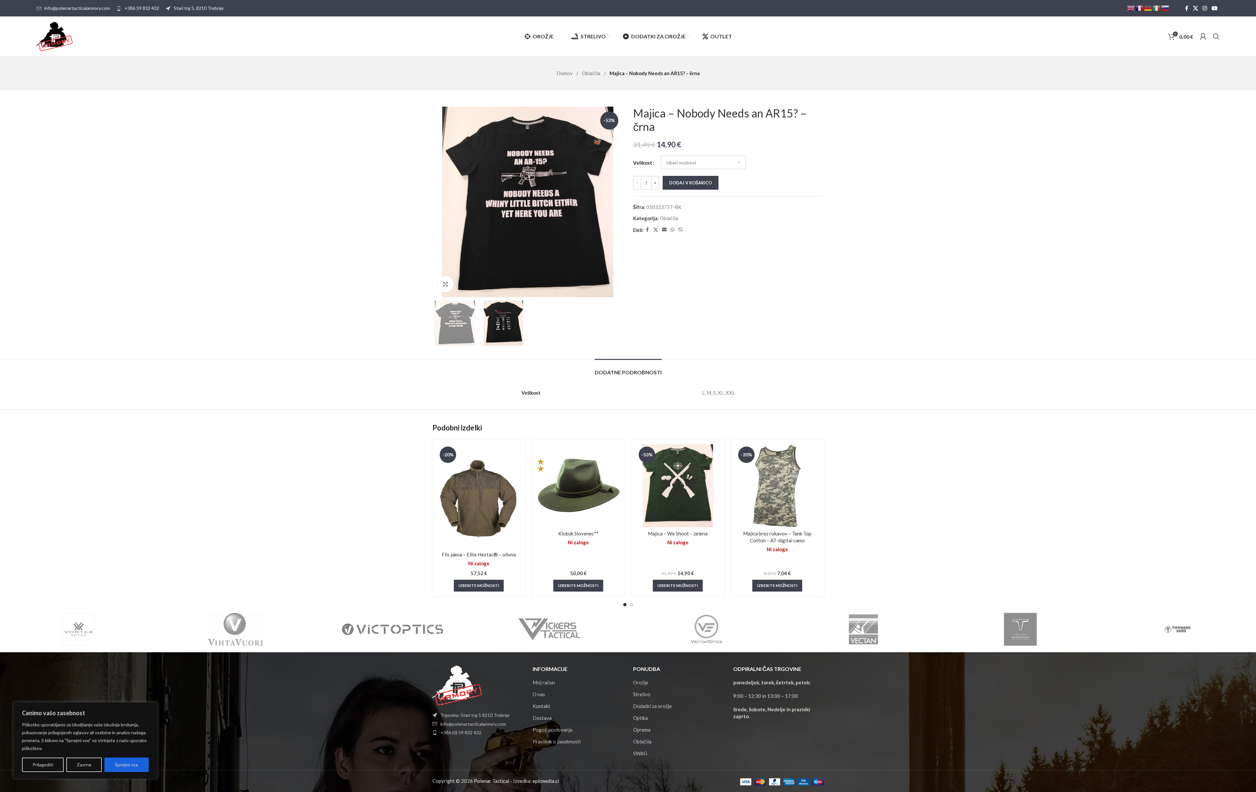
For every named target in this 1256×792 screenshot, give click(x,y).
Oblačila (591, 73)
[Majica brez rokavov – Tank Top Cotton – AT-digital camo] (777, 485)
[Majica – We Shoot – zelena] (677, 485)
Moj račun (544, 682)
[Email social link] (664, 229)
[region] (85, 740)
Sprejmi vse (126, 764)
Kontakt (541, 706)
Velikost (642, 163)
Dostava (542, 718)
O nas (539, 694)
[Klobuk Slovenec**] (578, 485)
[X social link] (1195, 8)
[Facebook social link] (1187, 8)
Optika (640, 718)
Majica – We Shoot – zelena (678, 533)
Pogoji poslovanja (552, 730)
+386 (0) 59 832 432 (460, 732)
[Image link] (457, 685)
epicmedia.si (546, 781)
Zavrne (84, 764)
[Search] (1216, 36)
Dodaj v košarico (690, 182)
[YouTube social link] (1214, 8)
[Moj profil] (1203, 36)
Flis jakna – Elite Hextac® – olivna (479, 554)
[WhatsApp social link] (672, 229)
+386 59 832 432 (141, 8)
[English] (1131, 7)
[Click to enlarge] (445, 284)
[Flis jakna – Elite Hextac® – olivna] (478, 496)
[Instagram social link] (1205, 8)
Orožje (640, 682)
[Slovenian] (1165, 7)
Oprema (641, 730)
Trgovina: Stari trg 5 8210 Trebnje (475, 715)
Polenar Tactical (491, 781)
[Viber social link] (680, 229)
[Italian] (1157, 7)
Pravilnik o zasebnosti (557, 741)
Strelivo (641, 694)
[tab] (628, 369)
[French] (1139, 7)
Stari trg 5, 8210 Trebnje (199, 8)
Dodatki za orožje (652, 706)
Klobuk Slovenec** (578, 533)
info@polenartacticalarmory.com (77, 8)
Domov (565, 73)
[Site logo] (54, 36)
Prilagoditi (43, 764)
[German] (1148, 7)
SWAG (640, 753)
